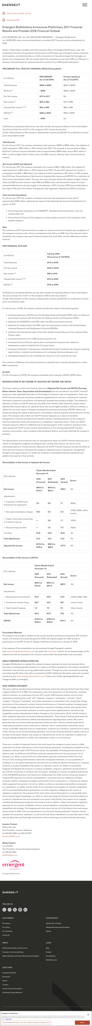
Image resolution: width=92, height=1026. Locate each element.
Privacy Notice (8, 1019)
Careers (4, 980)
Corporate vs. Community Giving (12, 952)
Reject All (82, 1022)
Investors (52, 651)
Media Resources (51, 960)
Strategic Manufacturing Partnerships (58, 927)
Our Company (8, 918)
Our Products (52, 918)
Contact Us (6, 935)
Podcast (48, 952)
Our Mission (6, 923)
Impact (5, 943)
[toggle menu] (84, 5)
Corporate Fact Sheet (9, 973)
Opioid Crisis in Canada (53, 923)
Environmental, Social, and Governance (14, 948)
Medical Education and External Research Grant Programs (20, 956)
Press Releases (50, 956)
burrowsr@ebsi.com (10, 836)
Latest (48, 943)
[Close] (88, 1014)
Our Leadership (7, 931)
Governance (6, 977)
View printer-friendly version (19, 13)
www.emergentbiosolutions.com (20, 651)
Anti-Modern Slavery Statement (12, 992)
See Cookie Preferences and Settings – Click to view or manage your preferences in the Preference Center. (26, 1022)
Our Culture (6, 927)
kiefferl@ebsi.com (10, 855)
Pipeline (48, 931)
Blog (47, 948)
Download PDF (13, 20)
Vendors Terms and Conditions (12, 988)
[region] (46, 1018)
